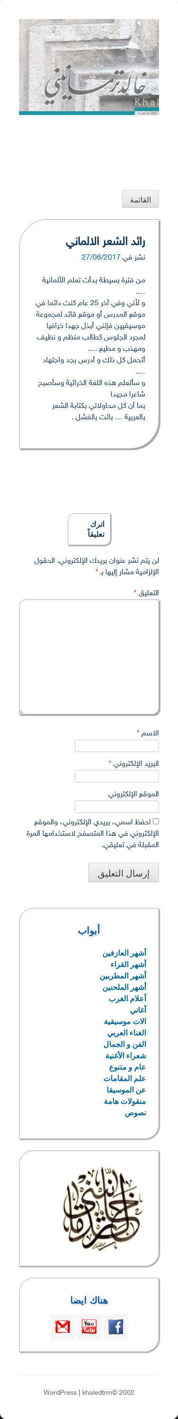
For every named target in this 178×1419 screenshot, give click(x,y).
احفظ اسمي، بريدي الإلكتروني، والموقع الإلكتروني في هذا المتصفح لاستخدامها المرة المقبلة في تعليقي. (93, 834)
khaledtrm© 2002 (108, 1393)
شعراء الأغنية (125, 1056)
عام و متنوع (127, 1067)
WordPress (60, 1393)
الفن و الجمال (124, 1044)
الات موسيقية (125, 1021)
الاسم (148, 733)
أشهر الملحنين (124, 987)
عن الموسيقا (126, 1090)
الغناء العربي (126, 1033)
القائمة (140, 200)
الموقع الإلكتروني (133, 794)
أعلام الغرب (127, 998)
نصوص (135, 1113)
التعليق (146, 593)
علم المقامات (124, 1078)
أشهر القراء (128, 964)
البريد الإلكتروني (134, 764)
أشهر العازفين (124, 953)
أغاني (138, 1010)
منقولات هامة (125, 1101)
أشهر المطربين (123, 976)
